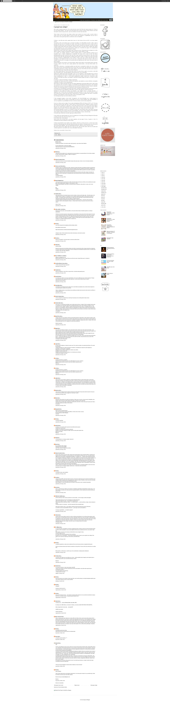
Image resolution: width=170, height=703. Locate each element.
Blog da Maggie (58, 180)
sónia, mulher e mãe (59, 209)
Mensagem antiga (94, 685)
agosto (102, 194)
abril (102, 200)
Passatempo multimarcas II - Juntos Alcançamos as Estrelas (111, 220)
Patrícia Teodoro (58, 296)
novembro (103, 189)
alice (56, 487)
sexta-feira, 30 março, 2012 (60, 523)
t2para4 (56, 643)
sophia (56, 378)
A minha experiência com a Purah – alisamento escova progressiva (110, 255)
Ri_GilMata (57, 527)
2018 (102, 177)
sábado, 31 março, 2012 (60, 573)
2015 (102, 181)
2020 (102, 174)
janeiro (102, 205)
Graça (56, 636)
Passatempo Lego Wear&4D (110, 238)
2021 (102, 172)
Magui (56, 328)
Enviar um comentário (59, 682)
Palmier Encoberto (58, 159)
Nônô (56, 151)
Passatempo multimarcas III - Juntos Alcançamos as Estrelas (111, 226)
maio (102, 198)
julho (102, 195)
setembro (103, 192)
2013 (102, 185)
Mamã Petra (57, 316)
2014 (102, 183)
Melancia (57, 390)
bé (55, 576)
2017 (102, 178)
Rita (56, 238)
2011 (102, 207)
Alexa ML (57, 276)
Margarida (57, 409)
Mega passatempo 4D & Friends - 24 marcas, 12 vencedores (111, 232)
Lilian (56, 244)
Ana (56, 477)
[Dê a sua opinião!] (56, 134)
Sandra (56, 601)
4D (55, 223)
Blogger (88, 699)
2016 (102, 180)
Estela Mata (57, 285)
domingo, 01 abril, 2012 (60, 581)
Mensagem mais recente (58, 685)
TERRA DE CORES (58, 496)
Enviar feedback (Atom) (62, 687)
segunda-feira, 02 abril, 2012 (61, 589)
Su (55, 593)
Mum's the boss (58, 616)
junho (102, 197)
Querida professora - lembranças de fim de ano (110, 248)
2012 (102, 186)
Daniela (56, 565)
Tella (56, 437)
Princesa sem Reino (59, 166)
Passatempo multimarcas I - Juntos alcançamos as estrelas (111, 213)
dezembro (103, 187)
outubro (102, 191)
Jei (55, 358)
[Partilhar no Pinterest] (60, 134)
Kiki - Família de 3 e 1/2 (59, 255)
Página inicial (76, 685)
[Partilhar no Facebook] (59, 134)
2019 (102, 175)
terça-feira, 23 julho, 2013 (60, 666)
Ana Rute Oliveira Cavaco (60, 263)
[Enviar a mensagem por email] (55, 134)
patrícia (56, 425)
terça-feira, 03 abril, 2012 (60, 632)
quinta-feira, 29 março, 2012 (61, 148)
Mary (56, 444)
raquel (56, 343)
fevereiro (103, 203)
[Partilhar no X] (57, 134)
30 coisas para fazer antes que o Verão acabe (110, 261)
